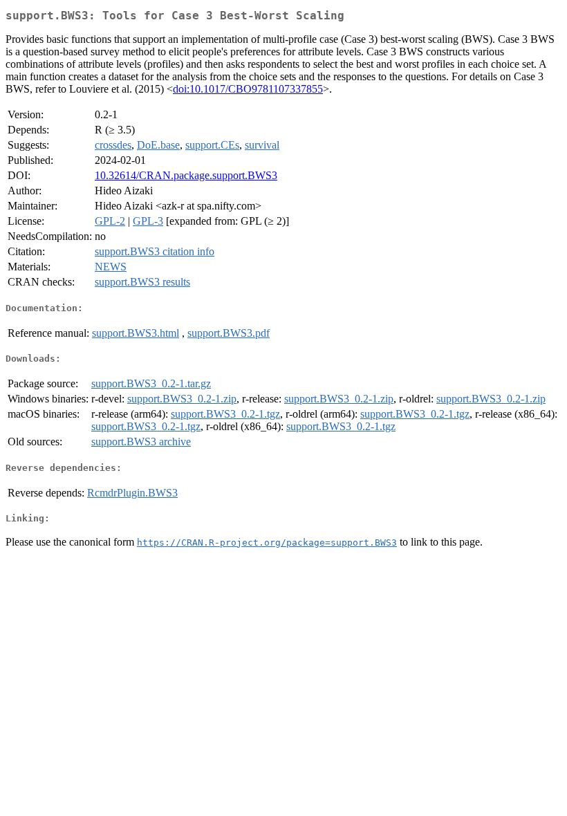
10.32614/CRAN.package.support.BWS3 (186, 175)
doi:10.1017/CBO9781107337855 (248, 89)
